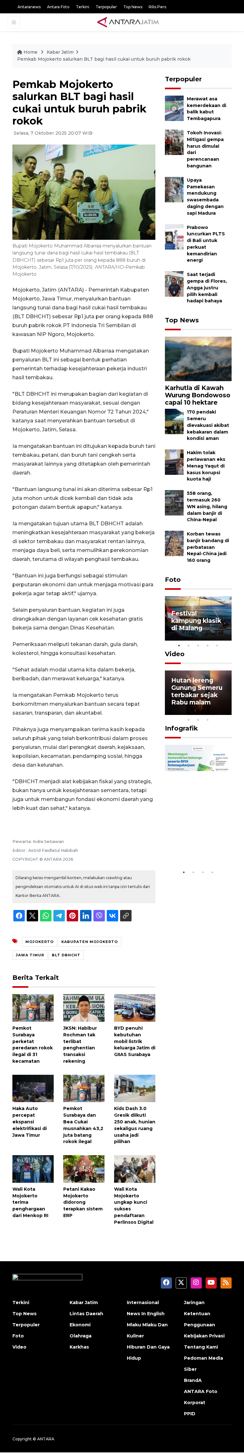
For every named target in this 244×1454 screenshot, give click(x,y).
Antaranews (29, 6)
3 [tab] (198, 645)
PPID (189, 1414)
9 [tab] (198, 720)
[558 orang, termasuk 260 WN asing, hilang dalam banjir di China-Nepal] (174, 502)
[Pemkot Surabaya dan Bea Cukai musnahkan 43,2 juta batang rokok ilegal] (84, 1088)
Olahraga (81, 1336)
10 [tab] (208, 720)
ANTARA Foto (200, 1391)
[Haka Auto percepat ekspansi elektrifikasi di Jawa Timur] (33, 1088)
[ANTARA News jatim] (128, 22)
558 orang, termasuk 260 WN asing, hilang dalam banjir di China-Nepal (207, 506)
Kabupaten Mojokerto (89, 941)
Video (175, 654)
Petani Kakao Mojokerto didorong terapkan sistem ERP (83, 1202)
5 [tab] (217, 645)
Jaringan (194, 1302)
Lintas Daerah (86, 1313)
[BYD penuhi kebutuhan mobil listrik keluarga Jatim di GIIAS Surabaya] (134, 1008)
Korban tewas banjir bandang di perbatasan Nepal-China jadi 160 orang (208, 547)
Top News (132, 6)
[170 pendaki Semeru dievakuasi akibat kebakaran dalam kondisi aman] (174, 421)
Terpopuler (106, 6)
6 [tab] (217, 711)
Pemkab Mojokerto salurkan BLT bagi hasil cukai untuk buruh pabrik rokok (104, 59)
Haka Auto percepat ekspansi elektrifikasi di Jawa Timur (29, 1122)
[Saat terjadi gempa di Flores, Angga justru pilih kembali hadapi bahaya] (174, 284)
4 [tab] (208, 645)
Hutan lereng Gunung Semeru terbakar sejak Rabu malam (196, 691)
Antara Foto (58, 6)
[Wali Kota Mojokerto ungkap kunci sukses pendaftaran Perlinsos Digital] (134, 1169)
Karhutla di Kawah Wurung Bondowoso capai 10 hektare (197, 395)
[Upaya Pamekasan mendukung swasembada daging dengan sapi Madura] (174, 189)
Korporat (194, 1402)
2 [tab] (189, 645)
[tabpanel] (198, 618)
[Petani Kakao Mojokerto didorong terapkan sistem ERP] (84, 1169)
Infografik (181, 728)
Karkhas (79, 1347)
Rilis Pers (157, 6)
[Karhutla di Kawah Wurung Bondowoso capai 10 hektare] (198, 358)
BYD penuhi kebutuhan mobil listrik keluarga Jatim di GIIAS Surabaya (134, 1041)
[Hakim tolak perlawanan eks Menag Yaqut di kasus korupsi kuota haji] (174, 462)
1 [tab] (179, 645)
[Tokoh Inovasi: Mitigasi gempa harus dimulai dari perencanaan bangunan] (174, 142)
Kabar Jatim (60, 52)
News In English (146, 1313)
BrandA (193, 1380)
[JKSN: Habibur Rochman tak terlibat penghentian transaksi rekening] (84, 1008)
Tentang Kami (201, 1347)
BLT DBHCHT (66, 955)
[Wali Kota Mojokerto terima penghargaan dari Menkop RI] (33, 1169)
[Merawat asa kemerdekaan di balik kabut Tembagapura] (174, 108)
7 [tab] (227, 711)
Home (30, 52)
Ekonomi (80, 1325)
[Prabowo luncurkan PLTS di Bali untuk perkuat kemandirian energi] (174, 236)
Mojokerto (39, 941)
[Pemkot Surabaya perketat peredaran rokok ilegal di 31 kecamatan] (33, 1008)
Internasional (143, 1302)
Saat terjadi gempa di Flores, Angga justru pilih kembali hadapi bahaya (207, 288)
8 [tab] (189, 720)
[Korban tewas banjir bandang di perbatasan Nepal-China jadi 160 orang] (174, 543)
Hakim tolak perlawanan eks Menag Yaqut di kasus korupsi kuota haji (206, 466)
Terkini (82, 6)
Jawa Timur (30, 955)
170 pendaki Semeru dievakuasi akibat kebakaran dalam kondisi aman (208, 425)
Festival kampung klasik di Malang (196, 620)
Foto (173, 579)
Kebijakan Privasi (204, 1336)
